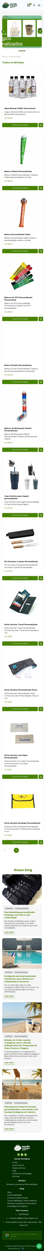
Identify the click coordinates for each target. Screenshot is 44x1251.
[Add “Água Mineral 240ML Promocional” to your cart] (41, 125)
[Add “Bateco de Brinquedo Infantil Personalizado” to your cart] (41, 450)
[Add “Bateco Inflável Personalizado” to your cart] (41, 188)
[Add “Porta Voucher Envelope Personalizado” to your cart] (41, 842)
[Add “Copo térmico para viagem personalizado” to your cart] (41, 515)
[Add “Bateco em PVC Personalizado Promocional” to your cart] (41, 319)
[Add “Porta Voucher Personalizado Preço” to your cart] (41, 709)
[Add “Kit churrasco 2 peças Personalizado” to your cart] (41, 578)
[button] (34, 5)
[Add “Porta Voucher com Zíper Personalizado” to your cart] (41, 777)
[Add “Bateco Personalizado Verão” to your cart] (41, 251)
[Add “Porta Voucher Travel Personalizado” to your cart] (41, 643)
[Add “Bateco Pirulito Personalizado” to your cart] (41, 382)
